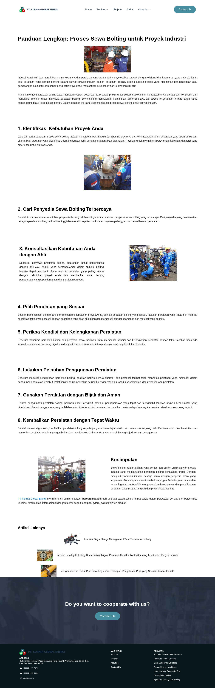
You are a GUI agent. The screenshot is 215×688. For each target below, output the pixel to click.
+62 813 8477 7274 (30, 668)
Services (100, 9)
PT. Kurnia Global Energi (32, 498)
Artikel (130, 9)
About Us (143, 9)
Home (88, 9)
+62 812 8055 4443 (30, 673)
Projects (118, 9)
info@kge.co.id (28, 678)
